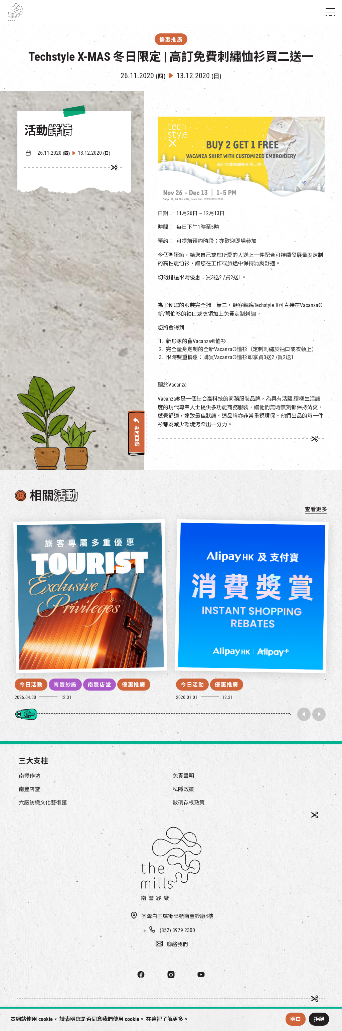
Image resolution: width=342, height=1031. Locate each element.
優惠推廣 (133, 685)
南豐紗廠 (65, 685)
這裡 (156, 1019)
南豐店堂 (99, 685)
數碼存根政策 (189, 802)
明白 (295, 1019)
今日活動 (31, 685)
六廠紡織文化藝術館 (43, 802)
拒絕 (319, 1019)
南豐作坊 (29, 776)
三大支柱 (33, 761)
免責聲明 (183, 776)
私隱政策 (183, 789)
